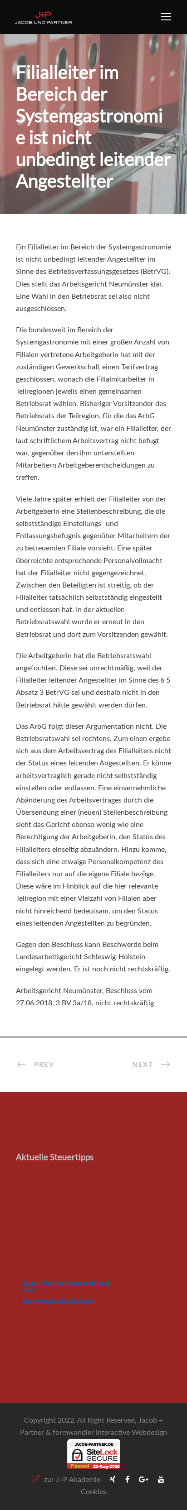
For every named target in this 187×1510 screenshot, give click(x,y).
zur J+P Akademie (72, 1479)
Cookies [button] (93, 1492)
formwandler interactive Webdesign (110, 1432)
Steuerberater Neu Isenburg (58, 1301)
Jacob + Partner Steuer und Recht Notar (66, 1287)
